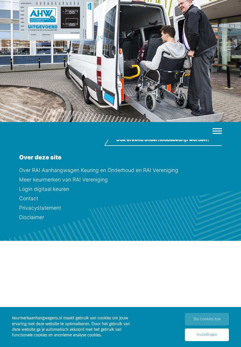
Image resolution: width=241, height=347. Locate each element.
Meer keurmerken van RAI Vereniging (63, 179)
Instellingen (207, 335)
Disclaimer (31, 217)
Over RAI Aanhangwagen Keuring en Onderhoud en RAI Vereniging (98, 170)
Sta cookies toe (207, 319)
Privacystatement (40, 208)
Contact (28, 198)
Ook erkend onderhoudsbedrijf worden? (163, 139)
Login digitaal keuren (44, 189)
